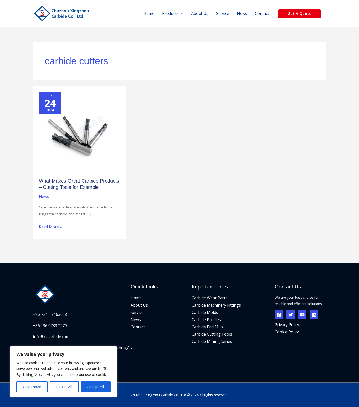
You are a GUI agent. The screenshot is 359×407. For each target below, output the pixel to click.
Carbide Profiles (206, 319)
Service (137, 312)
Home (136, 297)
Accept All (95, 386)
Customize (32, 386)
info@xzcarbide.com (51, 336)
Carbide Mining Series (212, 341)
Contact (138, 326)
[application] (181, 13)
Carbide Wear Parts (209, 297)
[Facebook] (279, 314)
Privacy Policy (287, 324)
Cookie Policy (287, 332)
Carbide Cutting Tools (212, 334)
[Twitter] (290, 314)
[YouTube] (302, 314)
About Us (139, 305)
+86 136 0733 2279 (50, 325)
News (44, 196)
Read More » (50, 226)
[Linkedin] (314, 314)
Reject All (64, 386)
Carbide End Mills (207, 326)
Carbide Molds (205, 312)
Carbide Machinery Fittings (216, 305)
